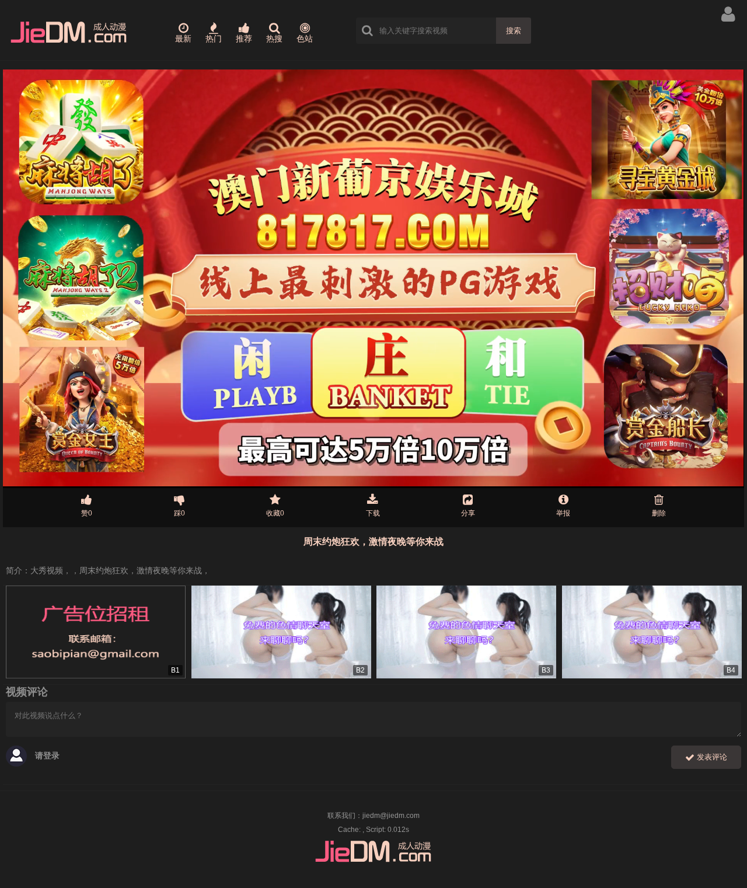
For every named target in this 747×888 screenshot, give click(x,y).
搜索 (513, 30)
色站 (304, 38)
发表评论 (710, 757)
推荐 (244, 38)
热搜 (274, 38)
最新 (183, 38)
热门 (213, 38)
